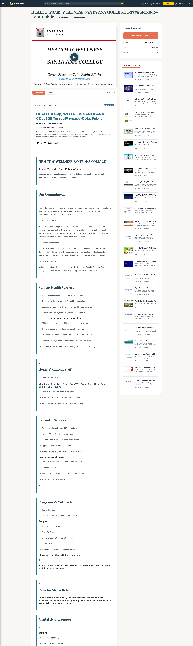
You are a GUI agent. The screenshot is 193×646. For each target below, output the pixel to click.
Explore (156, 4)
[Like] (37, 143)
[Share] (41, 143)
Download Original (141, 35)
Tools (180, 4)
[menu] (3, 3)
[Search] (122, 3)
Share (51, 93)
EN (146, 4)
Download (39, 93)
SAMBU (19, 3)
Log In (188, 4)
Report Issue (111, 92)
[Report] (45, 143)
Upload (169, 4)
